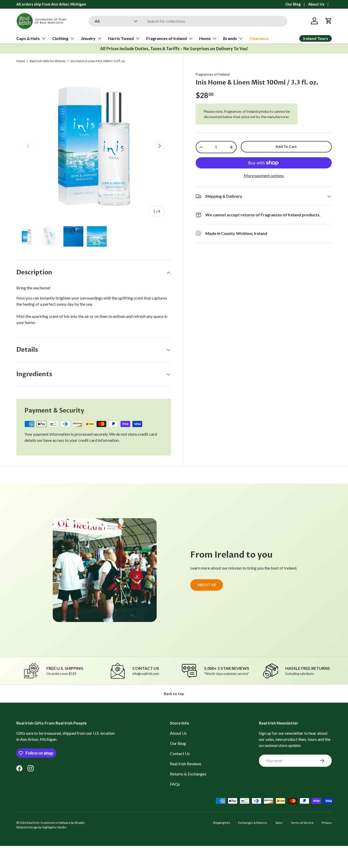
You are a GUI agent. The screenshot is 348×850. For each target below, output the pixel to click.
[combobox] (188, 21)
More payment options (264, 175)
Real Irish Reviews (185, 763)
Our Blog (293, 4)
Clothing (60, 38)
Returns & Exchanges (188, 773)
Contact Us (180, 753)
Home (205, 38)
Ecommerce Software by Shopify (63, 823)
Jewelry (88, 38)
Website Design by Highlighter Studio (41, 827)
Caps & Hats (28, 38)
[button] (328, 20)
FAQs (175, 784)
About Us (316, 4)
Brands (230, 38)
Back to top (174, 693)
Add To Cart (286, 146)
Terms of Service (302, 823)
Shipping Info (221, 823)
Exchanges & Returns (252, 823)
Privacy (327, 823)
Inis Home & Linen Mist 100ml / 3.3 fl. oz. (98, 61)
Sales (279, 823)
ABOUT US (206, 585)
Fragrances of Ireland (166, 38)
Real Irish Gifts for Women (48, 61)
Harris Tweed (121, 38)
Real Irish (33, 823)
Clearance (259, 38)
